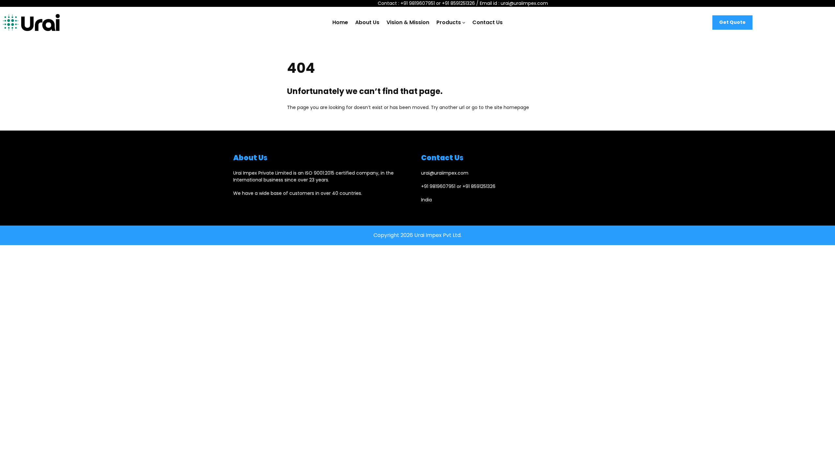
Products (448, 22)
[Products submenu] (463, 22)
